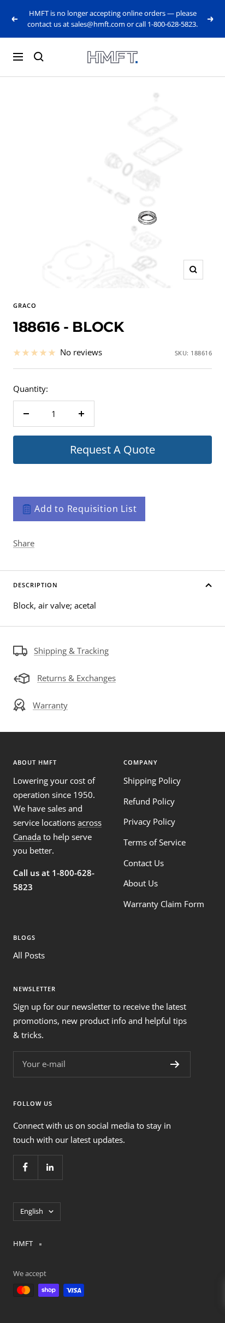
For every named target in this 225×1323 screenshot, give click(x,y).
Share (23, 543)
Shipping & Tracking (71, 650)
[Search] (39, 57)
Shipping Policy (152, 780)
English (31, 1211)
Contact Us (143, 862)
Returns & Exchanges (76, 677)
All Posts (29, 955)
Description (35, 585)
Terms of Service (154, 842)
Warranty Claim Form (163, 903)
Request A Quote (112, 449)
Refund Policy (149, 801)
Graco (25, 305)
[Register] (175, 1064)
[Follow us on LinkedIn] (50, 1167)
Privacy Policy (149, 821)
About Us (140, 883)
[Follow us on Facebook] (25, 1167)
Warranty (50, 705)
